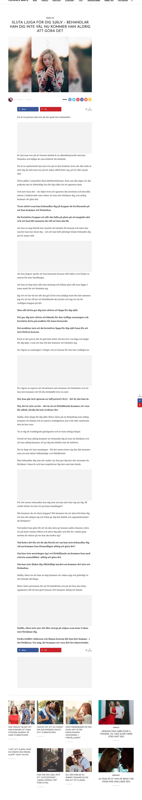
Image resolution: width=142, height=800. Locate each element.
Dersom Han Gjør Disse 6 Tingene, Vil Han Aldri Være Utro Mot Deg (116, 734)
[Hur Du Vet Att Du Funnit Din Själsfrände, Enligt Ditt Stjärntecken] (50, 712)
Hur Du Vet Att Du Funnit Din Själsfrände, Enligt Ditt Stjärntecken (50, 729)
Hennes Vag (50, 18)
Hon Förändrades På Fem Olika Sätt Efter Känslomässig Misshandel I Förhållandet (79, 732)
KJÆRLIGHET (116, 775)
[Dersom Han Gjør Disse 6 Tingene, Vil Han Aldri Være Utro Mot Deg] (116, 712)
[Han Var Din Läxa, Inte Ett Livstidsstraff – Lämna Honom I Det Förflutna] (50, 759)
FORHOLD (116, 727)
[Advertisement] (54, 137)
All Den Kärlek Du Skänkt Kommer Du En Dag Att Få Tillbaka (77, 777)
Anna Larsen (18, 99)
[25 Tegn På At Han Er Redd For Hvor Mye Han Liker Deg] (116, 759)
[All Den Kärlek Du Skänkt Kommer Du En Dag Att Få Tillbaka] (79, 759)
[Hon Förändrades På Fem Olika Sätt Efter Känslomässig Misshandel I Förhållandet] (79, 712)
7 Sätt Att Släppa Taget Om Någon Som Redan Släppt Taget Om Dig (19, 752)
